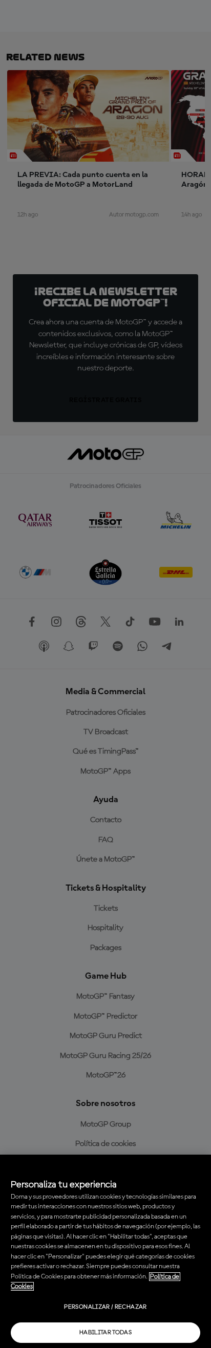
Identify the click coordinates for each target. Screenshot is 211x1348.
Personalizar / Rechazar (105, 1307)
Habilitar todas (105, 1333)
